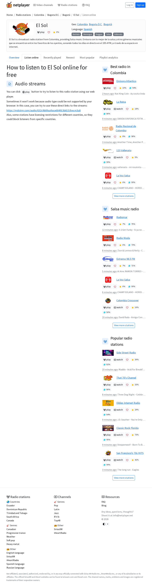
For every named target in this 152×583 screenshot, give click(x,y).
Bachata (76, 34)
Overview (14, 57)
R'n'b (56, 516)
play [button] (42, 32)
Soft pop (11, 540)
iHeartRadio (13, 560)
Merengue (87, 34)
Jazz (56, 513)
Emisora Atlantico (126, 81)
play (27, 91)
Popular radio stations (121, 341)
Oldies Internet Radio (128, 403)
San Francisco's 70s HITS (130, 453)
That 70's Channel (126, 377)
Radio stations (69, 5)
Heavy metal (13, 544)
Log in (130, 5)
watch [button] (119, 108)
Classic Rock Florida (127, 428)
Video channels (45, 5)
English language (15, 552)
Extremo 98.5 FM (125, 259)
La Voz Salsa (123, 175)
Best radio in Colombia (120, 69)
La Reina (121, 102)
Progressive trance (16, 533)
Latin (56, 509)
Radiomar (121, 217)
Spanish (88, 29)
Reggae (99, 34)
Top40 (57, 520)
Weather (11, 536)
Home (10, 14)
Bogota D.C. (53, 14)
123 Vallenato (123, 150)
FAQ (87, 5)
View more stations (124, 196)
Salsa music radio (125, 208)
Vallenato (118, 34)
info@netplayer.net (123, 515)
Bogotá (66, 14)
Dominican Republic (17, 509)
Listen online (31, 57)
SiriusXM (11, 556)
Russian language (15, 567)
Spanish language (15, 564)
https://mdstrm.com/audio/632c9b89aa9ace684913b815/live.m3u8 (44, 110)
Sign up (140, 5)
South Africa (13, 516)
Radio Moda (123, 238)
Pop (56, 505)
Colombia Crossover (127, 300)
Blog (104, 505)
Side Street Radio (126, 352)
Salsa (108, 34)
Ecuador (11, 505)
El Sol (76, 14)
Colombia (39, 14)
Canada (10, 520)
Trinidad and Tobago (17, 513)
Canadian (11, 529)
